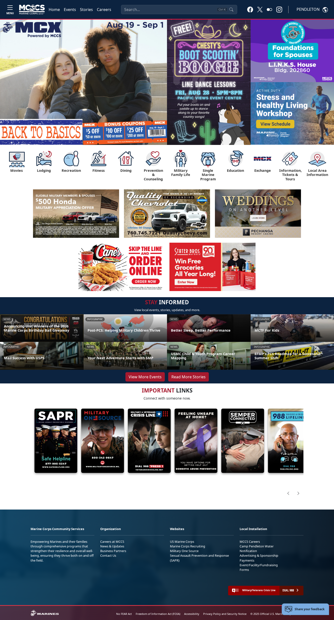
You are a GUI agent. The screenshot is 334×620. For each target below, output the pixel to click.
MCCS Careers (250, 541)
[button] (250, 9)
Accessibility (191, 614)
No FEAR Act (124, 614)
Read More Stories (188, 377)
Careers (104, 9)
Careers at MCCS (112, 541)
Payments (247, 560)
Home (54, 9)
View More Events (145, 377)
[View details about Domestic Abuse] (196, 441)
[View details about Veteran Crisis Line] (149, 441)
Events (70, 9)
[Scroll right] (298, 493)
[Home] (32, 9)
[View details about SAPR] (55, 441)
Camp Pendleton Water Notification (257, 548)
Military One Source (184, 551)
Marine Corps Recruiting (187, 546)
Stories (86, 9)
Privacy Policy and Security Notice (224, 614)
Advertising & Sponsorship (259, 555)
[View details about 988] (289, 441)
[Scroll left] (288, 493)
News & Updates (112, 546)
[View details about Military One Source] (102, 441)
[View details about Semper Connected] (242, 441)
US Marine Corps (182, 541)
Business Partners (113, 551)
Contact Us (108, 555)
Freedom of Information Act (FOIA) (158, 614)
